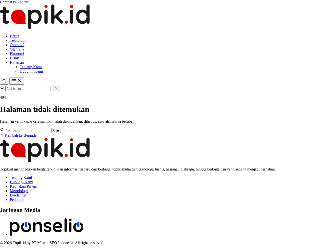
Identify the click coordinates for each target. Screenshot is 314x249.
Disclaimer (18, 195)
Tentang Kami (31, 67)
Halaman (17, 62)
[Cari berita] (4, 81)
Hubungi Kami (31, 71)
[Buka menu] (16, 81)
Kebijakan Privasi (23, 186)
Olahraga (17, 49)
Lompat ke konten (14, 2)
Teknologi (18, 40)
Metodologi (19, 191)
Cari (56, 130)
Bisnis (14, 58)
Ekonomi (17, 54)
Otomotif (17, 45)
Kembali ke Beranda (20, 135)
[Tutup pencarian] (56, 88)
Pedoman (17, 199)
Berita (14, 36)
